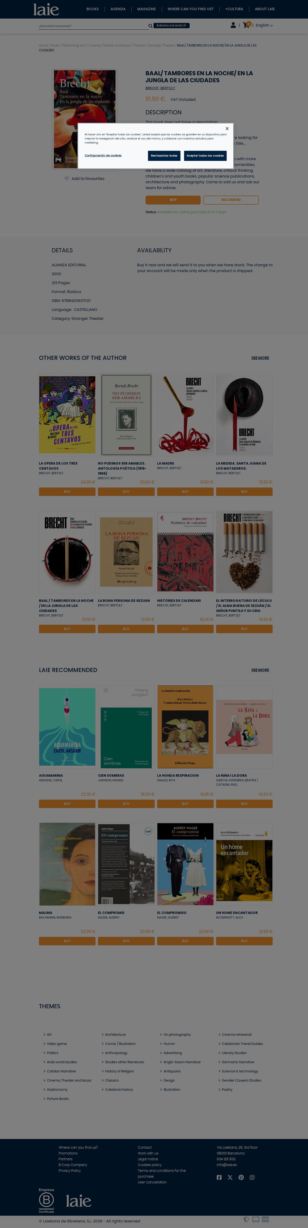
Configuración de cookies (103, 155)
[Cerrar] (227, 128)
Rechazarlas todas (164, 155)
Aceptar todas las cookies (205, 155)
